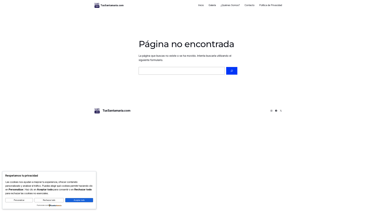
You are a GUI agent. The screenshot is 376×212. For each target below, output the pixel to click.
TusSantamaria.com (112, 5)
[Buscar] (231, 71)
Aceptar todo (79, 200)
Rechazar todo (49, 200)
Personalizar (19, 200)
